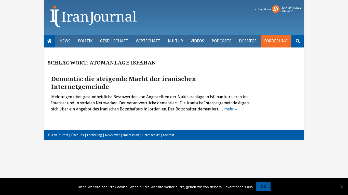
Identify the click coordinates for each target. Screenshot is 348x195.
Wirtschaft (148, 41)
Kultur (175, 41)
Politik (85, 41)
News (64, 41)
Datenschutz (151, 135)
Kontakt (168, 135)
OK (263, 186)
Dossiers (248, 41)
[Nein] (341, 186)
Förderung (275, 41)
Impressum (131, 135)
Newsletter (112, 135)
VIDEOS (197, 41)
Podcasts (221, 41)
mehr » (230, 109)
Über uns (77, 135)
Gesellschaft (114, 41)
